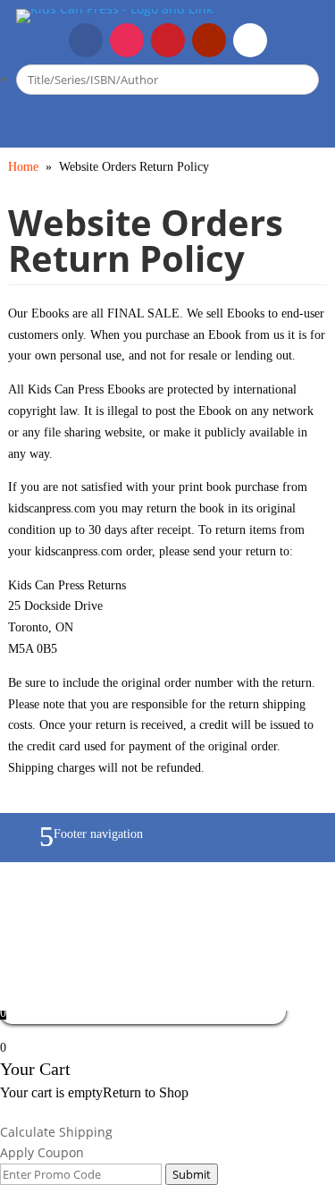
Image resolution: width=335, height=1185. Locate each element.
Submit (191, 1174)
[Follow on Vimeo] (250, 40)
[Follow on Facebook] (86, 40)
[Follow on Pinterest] (168, 40)
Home (23, 167)
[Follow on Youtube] (209, 40)
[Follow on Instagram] (127, 40)
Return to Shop (145, 1092)
